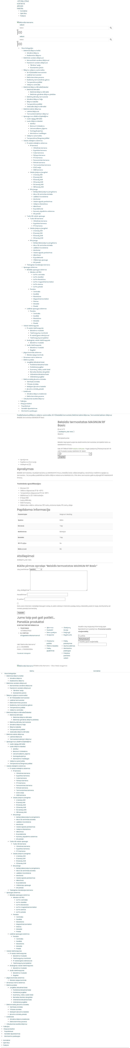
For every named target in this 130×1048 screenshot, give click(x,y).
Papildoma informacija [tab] (28, 462)
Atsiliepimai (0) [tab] (25, 464)
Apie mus (20, 6)
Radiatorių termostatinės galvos (38, 80)
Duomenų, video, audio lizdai (40, 370)
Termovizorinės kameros (42, 165)
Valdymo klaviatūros (40, 204)
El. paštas (21, 599)
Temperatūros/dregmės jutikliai (38, 138)
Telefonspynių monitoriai (39, 333)
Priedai (35, 306)
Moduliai (36, 304)
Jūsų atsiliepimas (23, 590)
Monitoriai (36, 199)
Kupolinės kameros (40, 150)
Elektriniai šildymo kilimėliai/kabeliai (36, 87)
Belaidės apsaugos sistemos (37, 270)
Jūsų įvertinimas (23, 569)
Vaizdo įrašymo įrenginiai (39, 172)
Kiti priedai (37, 214)
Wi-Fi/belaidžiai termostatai (36, 73)
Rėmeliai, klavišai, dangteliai (39, 372)
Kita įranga (34, 189)
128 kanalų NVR (38, 187)
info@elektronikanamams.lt (30, 636)
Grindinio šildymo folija (35, 99)
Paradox (33, 289)
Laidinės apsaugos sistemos (37, 309)
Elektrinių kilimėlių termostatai (37, 97)
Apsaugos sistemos (30, 267)
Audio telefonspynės (34, 345)
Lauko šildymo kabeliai (34, 121)
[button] (17, 20)
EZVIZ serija (37, 167)
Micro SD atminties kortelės (43, 194)
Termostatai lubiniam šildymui (37, 114)
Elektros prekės (29, 360)
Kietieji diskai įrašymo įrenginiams (45, 192)
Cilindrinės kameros (40, 148)
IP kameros (34, 146)
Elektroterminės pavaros (35, 77)
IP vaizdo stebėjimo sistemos (37, 143)
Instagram (27, 653)
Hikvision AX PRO (35, 272)
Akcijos (24, 401)
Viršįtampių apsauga (40, 260)
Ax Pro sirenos (38, 284)
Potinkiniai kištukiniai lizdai (39, 365)
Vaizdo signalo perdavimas (42, 202)
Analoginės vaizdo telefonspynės (38, 340)
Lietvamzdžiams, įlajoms (38, 129)
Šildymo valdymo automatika (34, 70)
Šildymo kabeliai (32, 102)
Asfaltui (32, 124)
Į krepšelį (61, 457)
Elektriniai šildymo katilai (32, 51)
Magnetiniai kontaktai (41, 299)
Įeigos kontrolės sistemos (32, 352)
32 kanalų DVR (38, 238)
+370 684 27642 (23, 1)
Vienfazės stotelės (33, 382)
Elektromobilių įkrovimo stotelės (35, 379)
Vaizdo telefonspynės (31, 326)
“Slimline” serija (35, 65)
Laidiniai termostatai (34, 75)
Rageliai (32, 350)
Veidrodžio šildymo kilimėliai (36, 107)
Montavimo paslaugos (29, 411)
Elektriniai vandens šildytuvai (34, 58)
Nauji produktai (26, 404)
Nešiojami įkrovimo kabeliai (36, 387)
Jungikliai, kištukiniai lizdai (35, 362)
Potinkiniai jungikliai (36, 367)
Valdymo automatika (34, 136)
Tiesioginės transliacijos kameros (38, 265)
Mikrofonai (37, 206)
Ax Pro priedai (38, 287)
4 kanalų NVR (37, 175)
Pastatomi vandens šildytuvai (37, 63)
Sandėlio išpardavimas (29, 408)
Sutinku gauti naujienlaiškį (89, 642)
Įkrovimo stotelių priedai (35, 389)
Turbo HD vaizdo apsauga (36, 216)
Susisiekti (50, 630)
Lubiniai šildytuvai (33, 111)
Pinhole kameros (39, 163)
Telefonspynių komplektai (39, 338)
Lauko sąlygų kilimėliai (34, 119)
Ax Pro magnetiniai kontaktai (43, 282)
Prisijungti (67, 632)
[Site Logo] (25, 22)
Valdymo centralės (33, 85)
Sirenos (35, 301)
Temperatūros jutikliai (34, 82)
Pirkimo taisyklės (52, 646)
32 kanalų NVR (38, 182)
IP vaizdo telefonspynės (35, 328)
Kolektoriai (27, 391)
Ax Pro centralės (39, 275)
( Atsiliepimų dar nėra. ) (66, 432)
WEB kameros (38, 170)
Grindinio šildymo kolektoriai (36, 394)
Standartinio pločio (36, 68)
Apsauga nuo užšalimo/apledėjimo (36, 116)
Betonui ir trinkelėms (37, 126)
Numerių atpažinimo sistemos (43, 211)
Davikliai (36, 294)
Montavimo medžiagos (38, 133)
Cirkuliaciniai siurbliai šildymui (34, 399)
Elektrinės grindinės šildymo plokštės (43, 94)
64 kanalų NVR (38, 185)
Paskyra (20, 9)
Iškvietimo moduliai (37, 331)
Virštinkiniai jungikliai (37, 377)
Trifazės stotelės (32, 384)
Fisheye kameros (39, 155)
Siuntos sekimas (69, 646)
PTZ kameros (37, 158)
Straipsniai (50, 635)
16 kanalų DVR (38, 236)
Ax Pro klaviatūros (39, 279)
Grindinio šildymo (33, 53)
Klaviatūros (37, 297)
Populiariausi (25, 406)
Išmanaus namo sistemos (33, 357)
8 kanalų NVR (37, 177)
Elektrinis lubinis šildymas (32, 109)
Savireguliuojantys (36, 131)
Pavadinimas (22, 595)
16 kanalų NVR (38, 180)
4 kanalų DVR (38, 231)
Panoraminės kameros (41, 160)
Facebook (20, 653)
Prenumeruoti (84, 639)
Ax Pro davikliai (38, 277)
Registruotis (68, 635)
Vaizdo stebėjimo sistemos (33, 141)
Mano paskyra (52, 632)
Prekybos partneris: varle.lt (67, 655)
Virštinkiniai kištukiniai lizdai (39, 374)
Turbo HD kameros (36, 219)
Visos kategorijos (27, 48)
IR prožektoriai (38, 209)
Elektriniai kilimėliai (33, 90)
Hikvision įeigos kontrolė (35, 355)
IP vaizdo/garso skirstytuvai (39, 335)
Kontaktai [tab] (97, 671)
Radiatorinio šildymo (34, 55)
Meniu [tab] (32, 671)
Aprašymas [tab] (24, 460)
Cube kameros (38, 153)
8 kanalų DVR (37, 233)
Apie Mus (23, 13)
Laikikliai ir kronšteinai (40, 197)
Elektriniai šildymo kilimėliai (39, 92)
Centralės (36, 292)
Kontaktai (21, 4)
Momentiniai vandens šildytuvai (38, 60)
